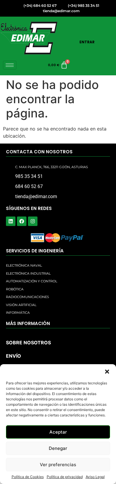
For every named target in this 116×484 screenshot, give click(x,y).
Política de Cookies (28, 477)
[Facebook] (21, 221)
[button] (107, 372)
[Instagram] (32, 221)
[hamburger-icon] (9, 65)
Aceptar (58, 432)
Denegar (58, 448)
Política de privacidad (65, 477)
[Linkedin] (10, 221)
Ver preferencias (58, 464)
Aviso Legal (95, 477)
